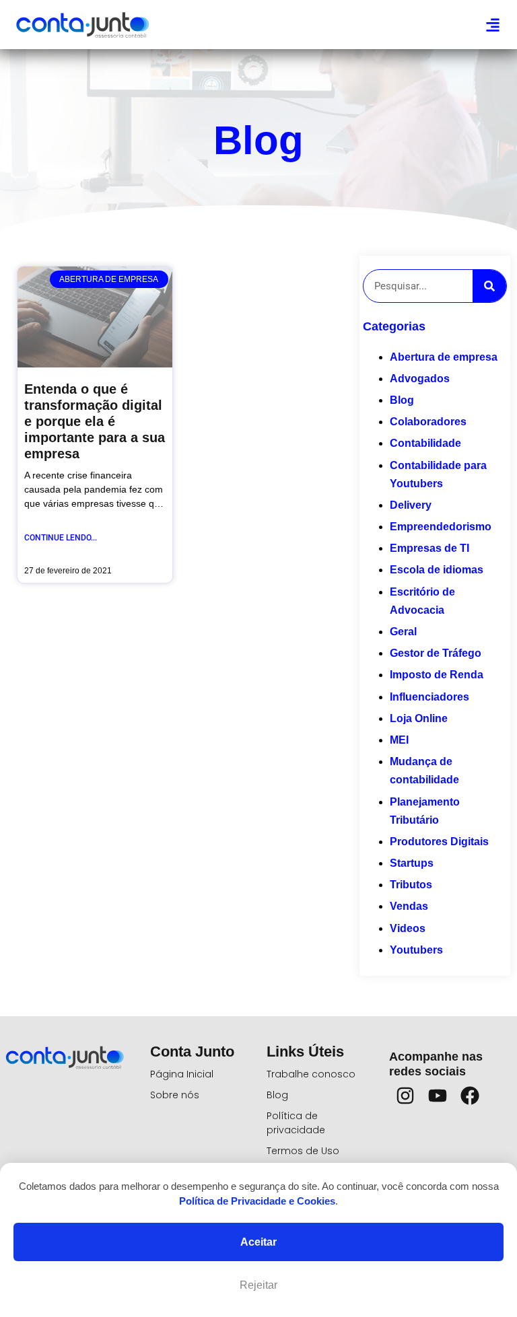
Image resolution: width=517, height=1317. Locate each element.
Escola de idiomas (436, 569)
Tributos (411, 884)
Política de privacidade (296, 1123)
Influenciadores (429, 697)
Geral (403, 631)
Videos (407, 928)
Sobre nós (174, 1095)
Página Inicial (181, 1074)
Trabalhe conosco (311, 1074)
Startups (412, 863)
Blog (402, 400)
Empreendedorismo (440, 526)
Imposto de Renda (436, 674)
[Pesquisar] (489, 286)
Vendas (409, 906)
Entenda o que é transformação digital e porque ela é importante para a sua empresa (94, 421)
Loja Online (419, 718)
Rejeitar (258, 1285)
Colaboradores (428, 421)
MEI (399, 740)
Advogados (420, 378)
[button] (492, 24)
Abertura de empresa (443, 357)
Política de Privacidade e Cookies (257, 1201)
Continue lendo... (60, 537)
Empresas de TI (429, 548)
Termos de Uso (303, 1151)
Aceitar (258, 1242)
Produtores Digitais (439, 841)
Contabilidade (425, 443)
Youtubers (416, 950)
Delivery (411, 505)
